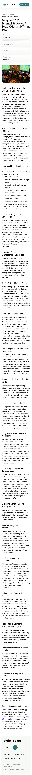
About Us (5, 769)
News (7, 14)
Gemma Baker (7, 37)
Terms (17, 769)
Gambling (12, 14)
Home (3, 14)
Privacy (12, 769)
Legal (22, 769)
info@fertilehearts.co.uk (12, 758)
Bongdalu (5, 102)
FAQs (23, 754)
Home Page (8, 754)
